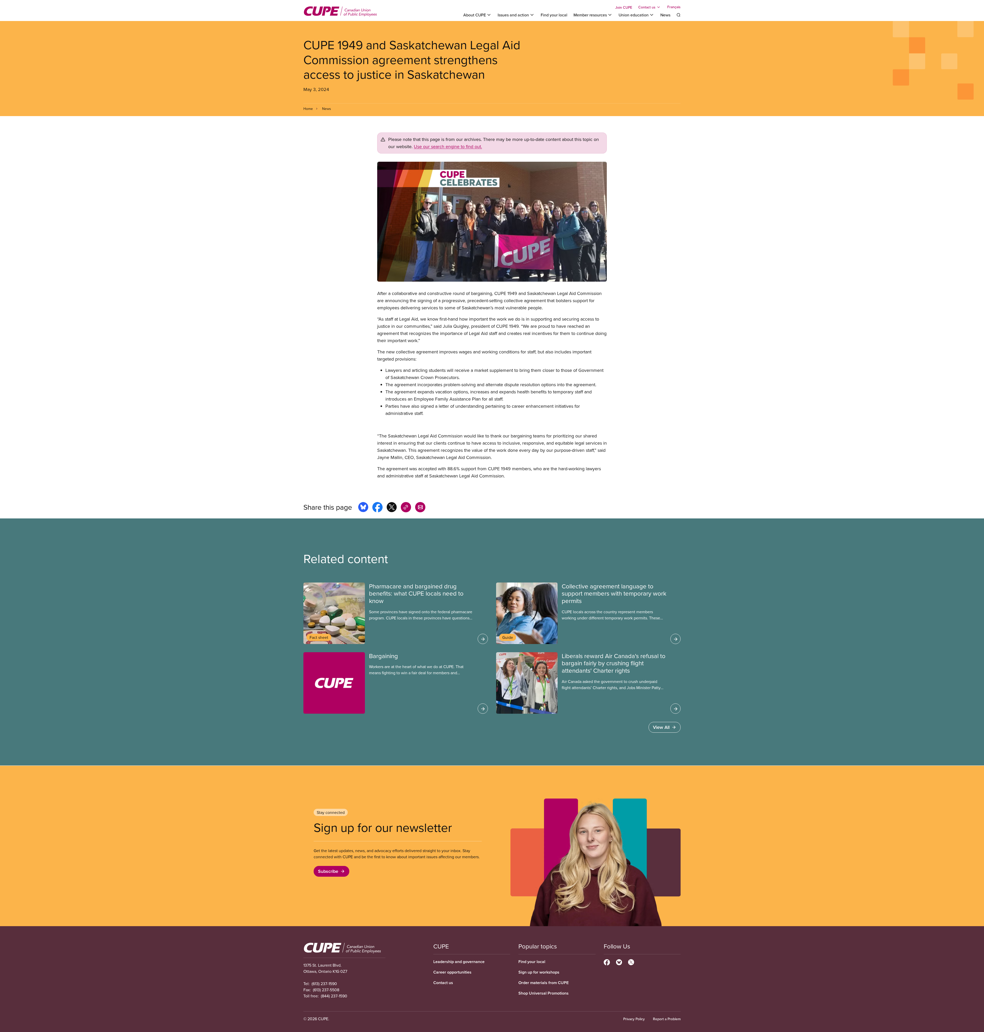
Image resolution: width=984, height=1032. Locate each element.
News (665, 15)
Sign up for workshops (538, 972)
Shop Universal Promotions (543, 993)
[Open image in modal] (492, 222)
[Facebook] (607, 961)
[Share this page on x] (392, 508)
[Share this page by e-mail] (420, 508)
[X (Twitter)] (631, 961)
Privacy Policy (634, 1018)
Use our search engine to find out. (448, 146)
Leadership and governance (459, 962)
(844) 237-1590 (334, 996)
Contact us (443, 983)
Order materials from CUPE (543, 983)
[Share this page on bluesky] (363, 508)
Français (674, 7)
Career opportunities (452, 972)
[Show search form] (678, 15)
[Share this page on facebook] (377, 508)
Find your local (554, 15)
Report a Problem (667, 1018)
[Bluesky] (619, 961)
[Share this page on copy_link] (406, 508)
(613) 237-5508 (326, 990)
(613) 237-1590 (324, 983)
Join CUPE (623, 7)
